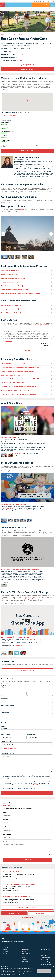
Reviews (20, 9)
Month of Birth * (5, 734)
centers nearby (40, 5)
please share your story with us (41, 324)
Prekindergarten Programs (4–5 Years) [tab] (12, 286)
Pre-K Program (44, 959)
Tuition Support (25, 949)
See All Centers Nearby (27, 907)
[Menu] (52, 5)
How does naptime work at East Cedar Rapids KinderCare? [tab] (17, 371)
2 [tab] (25, 350)
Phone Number (5, 712)
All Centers (4, 35)
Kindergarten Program (46, 962)
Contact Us (5, 951)
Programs (12, 9)
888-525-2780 (6, 806)
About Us (5, 949)
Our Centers (6, 953)
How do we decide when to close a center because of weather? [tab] (19, 394)
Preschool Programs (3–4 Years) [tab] (10, 282)
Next (52, 234)
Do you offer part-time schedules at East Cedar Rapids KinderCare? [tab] (20, 367)
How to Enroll (25, 951)
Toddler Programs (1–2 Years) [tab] (9, 274)
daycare (21, 209)
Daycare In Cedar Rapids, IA (17, 35)
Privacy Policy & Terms (44, 778)
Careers (5, 955)
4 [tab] (28, 350)
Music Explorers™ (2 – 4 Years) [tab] (10, 309)
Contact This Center (27, 150)
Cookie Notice (29, 971)
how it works (18, 645)
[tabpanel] (27, 338)
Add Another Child (9, 749)
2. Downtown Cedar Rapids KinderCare (19, 884)
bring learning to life (15, 471)
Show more (9, 341)
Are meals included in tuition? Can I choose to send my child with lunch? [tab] (21, 379)
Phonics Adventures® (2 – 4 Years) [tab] (11, 313)
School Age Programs (46, 964)
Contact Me (27, 793)
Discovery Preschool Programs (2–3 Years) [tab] (13, 278)
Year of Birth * (31, 734)
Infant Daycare (44, 953)
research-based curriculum (16, 453)
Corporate (5, 958)
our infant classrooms (9, 508)
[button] (27, 100)
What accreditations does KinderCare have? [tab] (13, 363)
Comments (6, 841)
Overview (4, 9)
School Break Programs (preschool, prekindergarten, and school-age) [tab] (20, 293)
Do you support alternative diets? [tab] (10, 375)
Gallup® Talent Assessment (25, 534)
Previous (4, 234)
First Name (4, 691)
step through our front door (30, 599)
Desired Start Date (6, 741)
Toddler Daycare (44, 955)
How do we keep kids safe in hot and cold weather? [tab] (15, 390)
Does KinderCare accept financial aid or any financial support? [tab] (18, 386)
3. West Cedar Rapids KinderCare (16, 896)
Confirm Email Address (7, 705)
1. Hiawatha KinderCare (12, 872)
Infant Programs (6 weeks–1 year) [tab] (10, 270)
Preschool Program (45, 957)
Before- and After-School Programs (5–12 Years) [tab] (14, 289)
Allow (43, 971)
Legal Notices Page (15, 974)
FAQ (27, 9)
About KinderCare (36, 9)
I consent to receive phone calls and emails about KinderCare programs (19, 788)
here (8, 202)
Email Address (5, 698)
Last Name (30, 691)
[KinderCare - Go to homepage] (2, 5)
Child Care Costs (26, 953)
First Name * (4, 728)
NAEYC (21, 60)
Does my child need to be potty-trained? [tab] (12, 382)
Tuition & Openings (27, 69)
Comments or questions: (8, 753)
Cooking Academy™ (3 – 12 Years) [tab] (11, 305)
